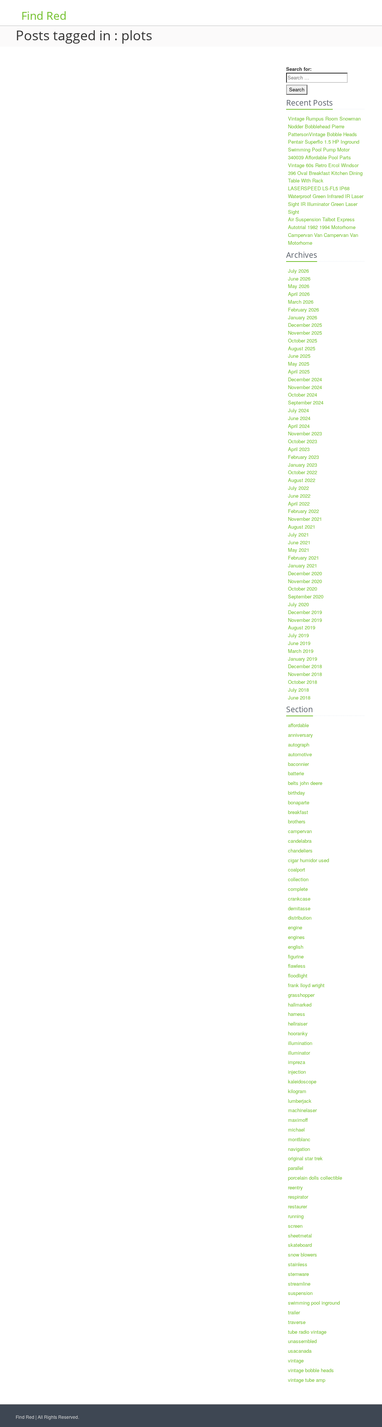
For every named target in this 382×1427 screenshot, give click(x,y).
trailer (294, 1312)
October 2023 (302, 441)
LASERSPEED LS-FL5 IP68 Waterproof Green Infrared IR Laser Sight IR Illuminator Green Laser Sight (325, 200)
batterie (296, 773)
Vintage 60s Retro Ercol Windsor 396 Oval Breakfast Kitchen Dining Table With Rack (325, 173)
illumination (300, 1042)
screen (295, 1225)
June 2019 (299, 643)
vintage (296, 1360)
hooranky (298, 1033)
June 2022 (299, 495)
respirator (298, 1196)
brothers (297, 821)
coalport (296, 869)
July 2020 (298, 604)
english (295, 946)
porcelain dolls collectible (315, 1177)
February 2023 (303, 456)
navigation (299, 1148)
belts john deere (305, 782)
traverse (297, 1322)
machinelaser (302, 1110)
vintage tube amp (306, 1379)
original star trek (305, 1158)
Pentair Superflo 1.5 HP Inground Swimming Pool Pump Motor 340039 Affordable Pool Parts (323, 149)
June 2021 (299, 542)
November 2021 (305, 518)
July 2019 (298, 635)
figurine (296, 956)
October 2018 (302, 681)
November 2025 (305, 332)
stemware (298, 1273)
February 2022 (303, 510)
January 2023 (302, 464)
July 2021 (298, 534)
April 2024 (299, 425)
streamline (299, 1283)
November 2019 (305, 619)
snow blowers (302, 1254)
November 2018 (305, 673)
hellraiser (297, 1023)
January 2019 (302, 658)
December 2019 (305, 612)
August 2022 (301, 480)
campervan (300, 831)
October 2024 (302, 394)
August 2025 (301, 348)
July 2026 (298, 270)
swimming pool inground (314, 1302)
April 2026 (299, 293)
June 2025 (299, 355)
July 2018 (298, 689)
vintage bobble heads (311, 1370)
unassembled (302, 1341)
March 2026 (300, 301)
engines (296, 937)
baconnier (298, 763)
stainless (297, 1264)
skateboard (300, 1244)
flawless (297, 965)
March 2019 (300, 650)
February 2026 (303, 309)
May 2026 (298, 286)
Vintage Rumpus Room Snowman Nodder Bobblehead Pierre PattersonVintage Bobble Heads (324, 126)
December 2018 (305, 666)
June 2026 (299, 278)
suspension (300, 1292)
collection (298, 879)
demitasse (299, 908)
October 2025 (302, 340)
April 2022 (299, 503)
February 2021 (303, 557)
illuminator (299, 1052)
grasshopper (301, 994)
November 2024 (305, 387)
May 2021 (298, 549)
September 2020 (305, 596)
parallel (295, 1167)
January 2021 (302, 565)
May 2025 (298, 363)
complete (298, 888)
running (296, 1216)
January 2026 (302, 317)
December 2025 (305, 324)
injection (297, 1071)
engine (295, 927)
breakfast (298, 812)
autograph (298, 744)
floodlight (297, 975)
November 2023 (305, 433)
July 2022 (298, 487)
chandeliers (300, 850)
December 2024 (305, 379)
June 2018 (299, 697)
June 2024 (299, 418)
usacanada (299, 1350)
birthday (296, 792)
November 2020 (305, 581)
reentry (295, 1187)
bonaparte (298, 802)
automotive (300, 754)
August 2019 (301, 627)
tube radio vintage (307, 1331)
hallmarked (299, 1004)
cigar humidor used (308, 860)
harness (296, 1013)
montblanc (299, 1139)
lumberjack (299, 1100)
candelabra (299, 840)
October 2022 (302, 472)
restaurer (297, 1206)
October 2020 (302, 588)
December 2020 (305, 573)
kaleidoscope (302, 1081)
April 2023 (299, 449)
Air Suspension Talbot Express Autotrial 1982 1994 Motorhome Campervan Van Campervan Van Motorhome (323, 231)
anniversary (300, 734)
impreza (296, 1061)
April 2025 (299, 371)
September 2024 (305, 402)
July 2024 (298, 410)
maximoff (298, 1119)
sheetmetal (300, 1235)
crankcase (299, 898)
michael (296, 1129)
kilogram (297, 1091)
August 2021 (301, 526)
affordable (298, 725)
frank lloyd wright (306, 985)
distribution (299, 917)
